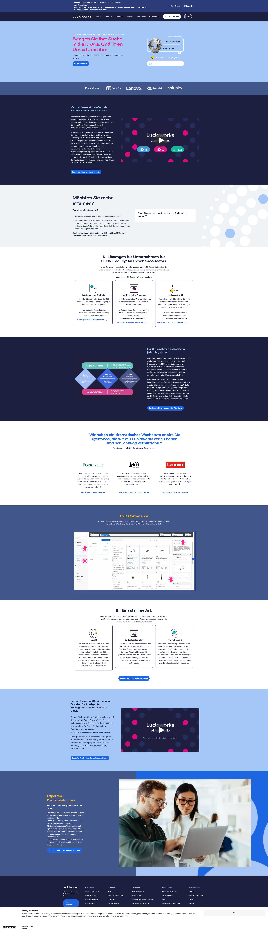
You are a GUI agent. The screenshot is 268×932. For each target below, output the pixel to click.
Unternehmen (154, 16)
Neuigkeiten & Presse (195, 895)
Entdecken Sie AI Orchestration (170, 322)
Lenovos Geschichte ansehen (174, 492)
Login (171, 6)
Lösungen (119, 16)
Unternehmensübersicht (158, 24)
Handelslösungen (138, 891)
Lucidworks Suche (91, 899)
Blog (163, 899)
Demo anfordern (80, 63)
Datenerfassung (91, 895)
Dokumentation (167, 895)
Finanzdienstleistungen (116, 895)
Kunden (130, 16)
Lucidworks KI (90, 903)
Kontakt (178, 6)
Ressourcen (141, 16)
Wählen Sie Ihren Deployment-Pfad (134, 678)
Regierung (111, 899)
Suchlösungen (137, 895)
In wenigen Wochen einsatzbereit (86, 172)
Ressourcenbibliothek (169, 891)
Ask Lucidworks (173, 17)
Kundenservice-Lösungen (140, 903)
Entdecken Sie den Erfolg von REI (133, 492)
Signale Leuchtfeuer (92, 891)
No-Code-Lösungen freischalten (130, 322)
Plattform (98, 16)
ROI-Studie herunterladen (91, 492)
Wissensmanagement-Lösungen (143, 899)
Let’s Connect (69, 903)
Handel (110, 891)
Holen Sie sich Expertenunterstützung (64, 850)
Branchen (108, 16)
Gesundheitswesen (114, 903)
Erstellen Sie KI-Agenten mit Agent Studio (90, 758)
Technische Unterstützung (171, 903)
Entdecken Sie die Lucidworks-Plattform (165, 408)
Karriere (191, 891)
